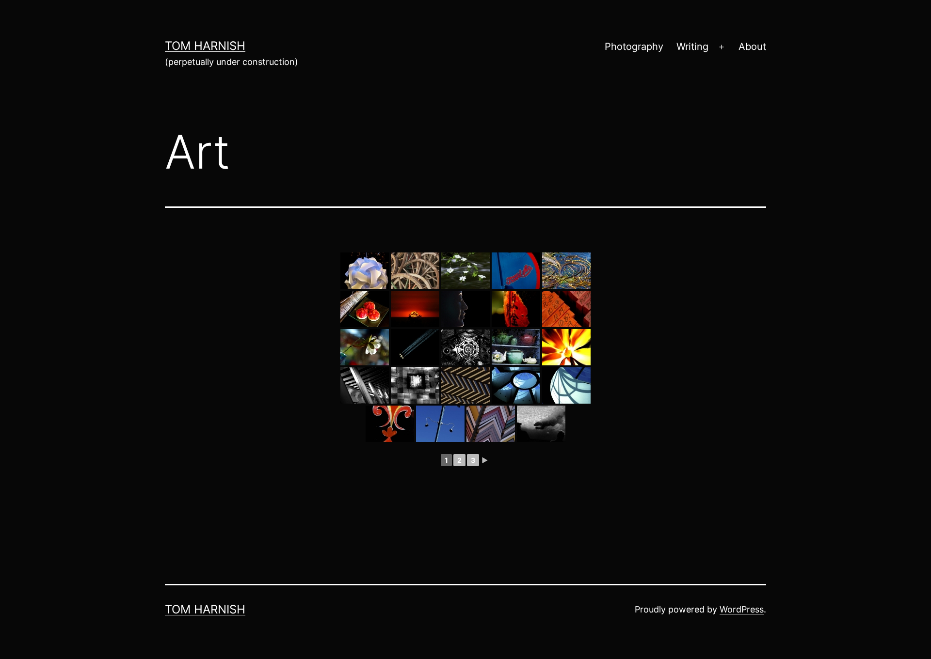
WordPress (742, 609)
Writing (692, 46)
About (752, 46)
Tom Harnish (205, 46)
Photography (634, 46)
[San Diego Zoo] (541, 424)
